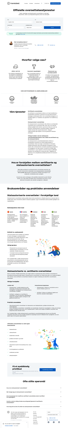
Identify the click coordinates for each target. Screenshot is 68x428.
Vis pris (52, 27)
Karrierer (35, 418)
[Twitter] (54, 422)
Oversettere (37, 3)
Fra (8, 19)
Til (35, 19)
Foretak (26, 3)
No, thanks (16, 425)
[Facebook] (48, 422)
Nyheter (35, 413)
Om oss (34, 411)
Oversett (35, 415)
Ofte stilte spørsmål (37, 416)
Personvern (35, 423)
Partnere (35, 420)
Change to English (9, 425)
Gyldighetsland (29, 25)
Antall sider (9, 25)
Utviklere (31, 3)
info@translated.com (53, 419)
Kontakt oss (47, 3)
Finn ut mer (22, 34)
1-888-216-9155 (52, 417)
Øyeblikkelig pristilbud (55, 3)
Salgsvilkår (35, 422)
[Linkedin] (59, 422)
